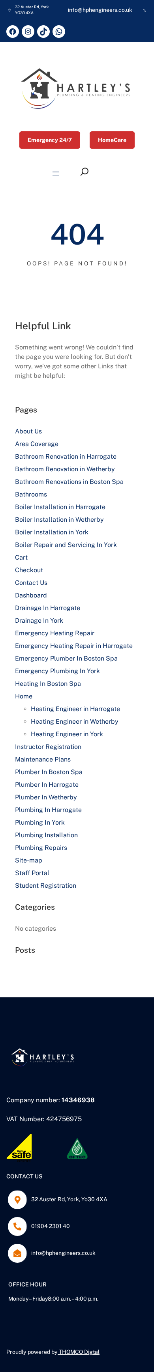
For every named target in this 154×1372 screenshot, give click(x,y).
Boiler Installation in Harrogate (60, 507)
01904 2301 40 (50, 1226)
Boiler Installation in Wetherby (59, 519)
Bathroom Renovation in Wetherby (65, 469)
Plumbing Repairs (41, 847)
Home (23, 696)
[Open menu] (55, 173)
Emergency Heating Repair (54, 633)
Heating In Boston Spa (48, 683)
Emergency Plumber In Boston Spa (66, 658)
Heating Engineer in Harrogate (75, 709)
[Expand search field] (86, 171)
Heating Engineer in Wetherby (74, 721)
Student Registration (45, 885)
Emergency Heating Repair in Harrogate (74, 646)
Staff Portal (32, 873)
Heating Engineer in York (67, 734)
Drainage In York (39, 620)
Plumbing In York (40, 822)
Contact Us (31, 582)
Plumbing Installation (46, 835)
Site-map (28, 860)
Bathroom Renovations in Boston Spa (69, 481)
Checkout (29, 570)
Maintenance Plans (43, 759)
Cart (21, 557)
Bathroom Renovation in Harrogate (65, 456)
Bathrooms (31, 494)
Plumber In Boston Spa (49, 772)
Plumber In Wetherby (46, 797)
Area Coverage (36, 444)
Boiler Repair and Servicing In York (66, 545)
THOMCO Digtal (79, 1352)
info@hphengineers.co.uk (63, 1253)
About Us (28, 431)
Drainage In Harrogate (47, 608)
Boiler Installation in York (51, 532)
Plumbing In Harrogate (48, 810)
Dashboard (31, 595)
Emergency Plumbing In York (57, 671)
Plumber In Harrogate (47, 784)
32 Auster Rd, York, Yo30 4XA (69, 1199)
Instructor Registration (48, 746)
